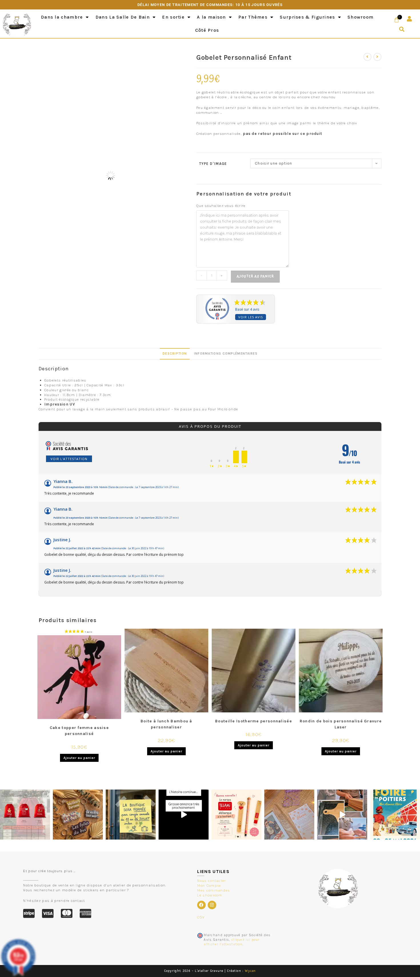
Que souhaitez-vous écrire (221, 205)
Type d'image (213, 163)
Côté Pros (207, 30)
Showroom (360, 17)
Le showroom (209, 895)
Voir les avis (250, 317)
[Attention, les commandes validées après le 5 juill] (131, 815)
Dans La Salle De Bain (122, 17)
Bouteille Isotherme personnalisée (253, 721)
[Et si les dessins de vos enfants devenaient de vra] (342, 815)
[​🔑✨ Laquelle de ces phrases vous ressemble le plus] (78, 815)
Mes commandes (213, 890)
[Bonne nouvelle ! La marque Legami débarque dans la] (236, 815)
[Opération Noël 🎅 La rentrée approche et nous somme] (25, 815)
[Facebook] (201, 905)
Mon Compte (209, 885)
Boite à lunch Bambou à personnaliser (166, 724)
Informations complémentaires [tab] (225, 353)
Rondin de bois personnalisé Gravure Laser (341, 724)
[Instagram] (212, 905)
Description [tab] (175, 353)
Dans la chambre (62, 17)
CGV (201, 917)
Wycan (250, 971)
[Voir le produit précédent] (367, 57)
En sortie (173, 17)
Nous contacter (211, 880)
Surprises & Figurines (307, 17)
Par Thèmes (252, 17)
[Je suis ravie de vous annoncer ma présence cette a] (395, 815)
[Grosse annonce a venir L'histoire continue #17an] (184, 815)
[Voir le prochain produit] (377, 57)
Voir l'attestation (69, 459)
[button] (402, 29)
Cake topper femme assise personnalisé (79, 730)
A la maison (211, 17)
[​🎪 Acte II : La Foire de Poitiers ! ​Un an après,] (289, 815)
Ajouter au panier (255, 276)
